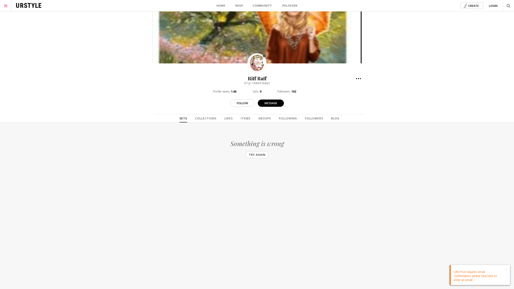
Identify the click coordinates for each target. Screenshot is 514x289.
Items (245, 118)
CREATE (473, 6)
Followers (314, 118)
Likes (228, 118)
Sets (183, 118)
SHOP (239, 5)
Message (270, 103)
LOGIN (493, 6)
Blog (335, 118)
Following (288, 118)
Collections (205, 118)
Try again (257, 155)
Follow (242, 103)
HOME (220, 5)
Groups (264, 118)
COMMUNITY (262, 5)
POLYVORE (290, 5)
